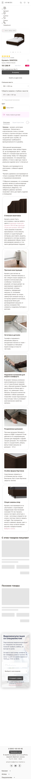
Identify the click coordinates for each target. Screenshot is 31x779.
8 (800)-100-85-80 (15, 749)
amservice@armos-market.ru (15, 762)
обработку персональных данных (15, 684)
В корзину (15, 72)
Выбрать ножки (9, 528)
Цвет (3, 104)
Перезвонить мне (15, 752)
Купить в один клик (15, 78)
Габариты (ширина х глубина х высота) (15, 91)
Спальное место (7, 82)
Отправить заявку (15, 678)
